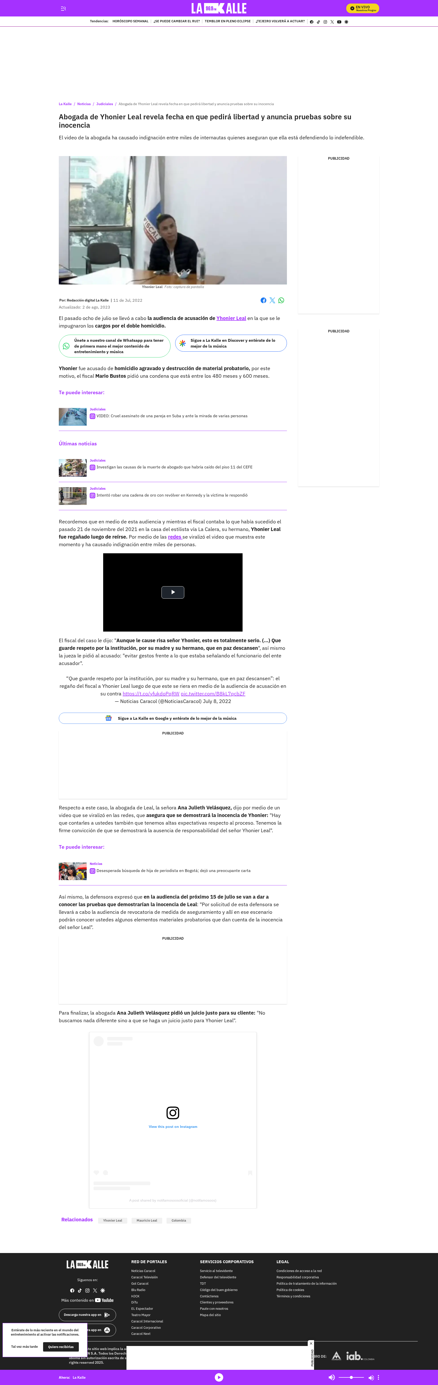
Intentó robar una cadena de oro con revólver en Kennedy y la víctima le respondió (172, 495)
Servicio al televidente (216, 1271)
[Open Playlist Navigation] (378, 1377)
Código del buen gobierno (219, 1290)
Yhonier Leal (231, 318)
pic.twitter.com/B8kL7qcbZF (213, 693)
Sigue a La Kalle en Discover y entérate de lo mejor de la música (233, 343)
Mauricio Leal (147, 1220)
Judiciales (104, 104)
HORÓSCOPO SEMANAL (131, 22)
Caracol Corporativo (146, 1327)
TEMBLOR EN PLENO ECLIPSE (228, 22)
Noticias (84, 104)
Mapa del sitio (210, 1315)
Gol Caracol (140, 1283)
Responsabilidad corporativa (298, 1277)
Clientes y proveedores (216, 1302)
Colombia (179, 1220)
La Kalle (65, 104)
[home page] (219, 8)
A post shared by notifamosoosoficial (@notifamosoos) (172, 1200)
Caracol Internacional (147, 1321)
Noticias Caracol (143, 1271)
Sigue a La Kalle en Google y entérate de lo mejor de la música (177, 718)
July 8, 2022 (217, 701)
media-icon (219, 1377)
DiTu (134, 1302)
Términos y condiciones (293, 1296)
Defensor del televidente (218, 1277)
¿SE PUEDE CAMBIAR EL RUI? (177, 22)
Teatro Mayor (141, 1315)
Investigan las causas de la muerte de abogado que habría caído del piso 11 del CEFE (174, 466)
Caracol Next (141, 1334)
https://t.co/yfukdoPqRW (151, 693)
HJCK (135, 1296)
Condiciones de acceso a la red (299, 1271)
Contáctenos (209, 1296)
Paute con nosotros (214, 1309)
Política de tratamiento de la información (307, 1283)
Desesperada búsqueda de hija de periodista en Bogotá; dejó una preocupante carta (174, 870)
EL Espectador (142, 1309)
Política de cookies (290, 1290)
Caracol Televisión (144, 1277)
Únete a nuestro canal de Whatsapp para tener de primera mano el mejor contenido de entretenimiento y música (118, 346)
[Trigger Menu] (63, 8)
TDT (203, 1283)
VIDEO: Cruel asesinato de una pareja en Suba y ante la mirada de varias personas (172, 415)
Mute (332, 1377)
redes (175, 536)
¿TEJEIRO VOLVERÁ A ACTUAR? (280, 22)
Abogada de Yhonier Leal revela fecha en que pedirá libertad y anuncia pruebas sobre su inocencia (196, 104)
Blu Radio (138, 1290)
